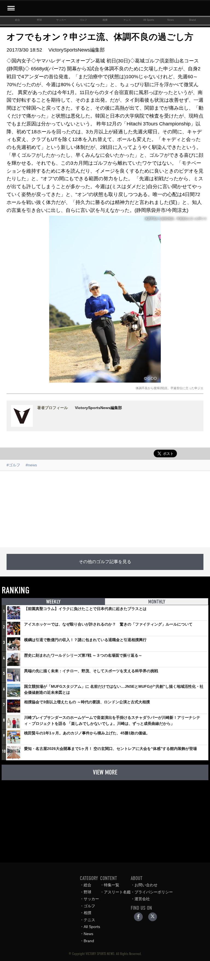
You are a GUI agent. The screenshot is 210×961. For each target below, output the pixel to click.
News (170, 20)
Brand (192, 20)
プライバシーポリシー (154, 892)
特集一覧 (111, 885)
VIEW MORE (105, 772)
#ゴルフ (13, 465)
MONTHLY (156, 602)
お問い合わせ (146, 885)
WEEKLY (53, 602)
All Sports (148, 20)
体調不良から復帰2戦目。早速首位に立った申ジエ (169, 388)
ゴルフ (83, 20)
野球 (39, 20)
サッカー (61, 20)
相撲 (105, 20)
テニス (127, 20)
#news (31, 465)
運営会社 (142, 899)
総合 (17, 20)
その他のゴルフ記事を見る (105, 561)
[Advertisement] (105, 509)
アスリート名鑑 (117, 892)
